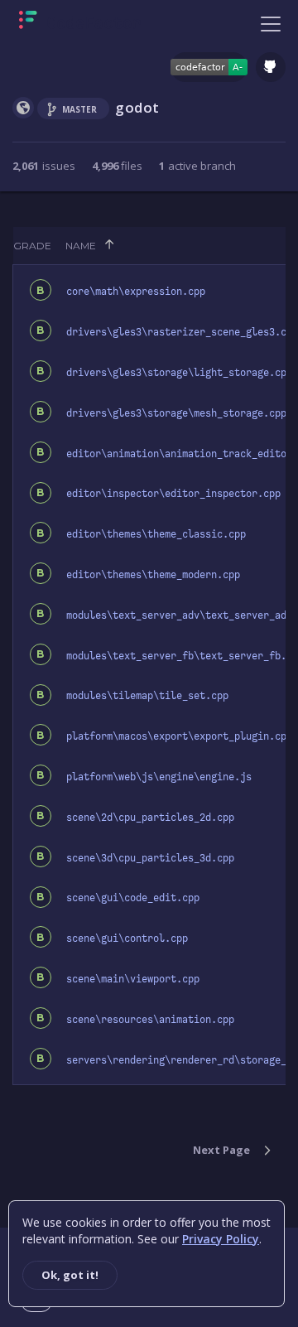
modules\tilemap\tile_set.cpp (147, 695)
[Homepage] (80, 23)
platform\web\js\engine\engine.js (159, 777)
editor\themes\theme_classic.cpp (156, 534)
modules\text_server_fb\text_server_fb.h (179, 656)
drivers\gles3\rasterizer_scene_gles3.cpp (182, 332)
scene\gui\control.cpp (127, 938)
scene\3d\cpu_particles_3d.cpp (150, 858)
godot (137, 107)
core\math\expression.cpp (135, 291)
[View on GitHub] (271, 67)
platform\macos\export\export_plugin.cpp (179, 736)
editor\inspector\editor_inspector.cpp (173, 493)
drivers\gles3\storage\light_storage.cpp (179, 372)
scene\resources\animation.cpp (150, 1019)
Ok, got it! (70, 1274)
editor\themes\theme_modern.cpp (153, 574)
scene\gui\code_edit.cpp (132, 898)
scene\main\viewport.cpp (132, 979)
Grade (32, 245)
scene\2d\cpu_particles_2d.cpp (150, 817)
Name (80, 245)
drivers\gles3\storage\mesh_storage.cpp (176, 413)
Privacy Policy (220, 1239)
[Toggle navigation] (270, 23)
